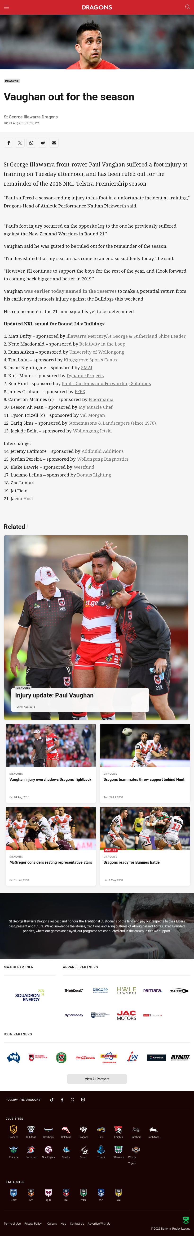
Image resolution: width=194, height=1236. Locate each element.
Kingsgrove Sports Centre (91, 360)
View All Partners (97, 1079)
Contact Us (77, 1223)
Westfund (84, 467)
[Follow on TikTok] (52, 1099)
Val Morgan (92, 415)
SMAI (86, 367)
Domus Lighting (94, 475)
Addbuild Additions (103, 451)
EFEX (80, 391)
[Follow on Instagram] (83, 1099)
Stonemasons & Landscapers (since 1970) (112, 423)
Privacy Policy (33, 1223)
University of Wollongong (96, 352)
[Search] (187, 7)
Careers (52, 1223)
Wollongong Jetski (92, 431)
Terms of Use (12, 1223)
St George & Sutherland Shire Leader (146, 336)
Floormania (101, 399)
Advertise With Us (99, 1223)
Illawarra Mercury (86, 336)
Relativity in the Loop (102, 344)
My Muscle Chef (96, 407)
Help (63, 1223)
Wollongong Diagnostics (103, 459)
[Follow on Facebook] (62, 1099)
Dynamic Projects (85, 376)
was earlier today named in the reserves (70, 291)
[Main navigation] (6, 7)
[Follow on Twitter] (73, 1099)
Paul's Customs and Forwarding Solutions (106, 383)
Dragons (12, 81)
